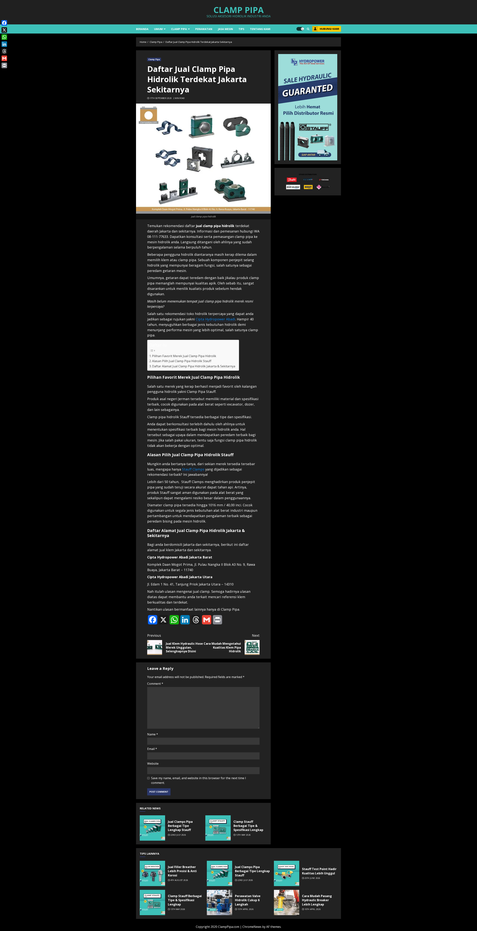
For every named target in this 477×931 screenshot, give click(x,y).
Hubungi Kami (329, 29)
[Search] (308, 29)
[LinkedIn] (4, 44)
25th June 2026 (312, 878)
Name (152, 734)
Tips (241, 29)
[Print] (4, 65)
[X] (4, 30)
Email (152, 749)
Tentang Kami (260, 29)
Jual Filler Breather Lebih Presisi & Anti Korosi (152, 873)
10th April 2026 (313, 909)
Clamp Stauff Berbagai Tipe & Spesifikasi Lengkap (218, 828)
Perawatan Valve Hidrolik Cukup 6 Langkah (219, 902)
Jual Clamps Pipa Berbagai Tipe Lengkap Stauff (152, 828)
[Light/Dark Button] (300, 29)
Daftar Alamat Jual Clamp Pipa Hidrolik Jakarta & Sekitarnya (193, 366)
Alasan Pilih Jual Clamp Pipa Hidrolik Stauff (181, 361)
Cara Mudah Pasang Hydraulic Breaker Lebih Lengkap (286, 902)
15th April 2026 (246, 909)
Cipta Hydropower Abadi (215, 319)
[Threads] (4, 51)
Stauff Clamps (193, 469)
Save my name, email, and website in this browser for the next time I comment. (198, 780)
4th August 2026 (179, 880)
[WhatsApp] (4, 37)
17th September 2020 (161, 98)
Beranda (142, 29)
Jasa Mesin (225, 29)
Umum (158, 29)
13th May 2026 (243, 835)
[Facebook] (4, 22)
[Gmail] (4, 58)
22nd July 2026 (178, 835)
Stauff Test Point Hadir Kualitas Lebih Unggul (286, 873)
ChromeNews (251, 927)
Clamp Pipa (238, 9)
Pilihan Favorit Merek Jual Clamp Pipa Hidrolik (184, 356)
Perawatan (203, 29)
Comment (155, 684)
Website (153, 763)
